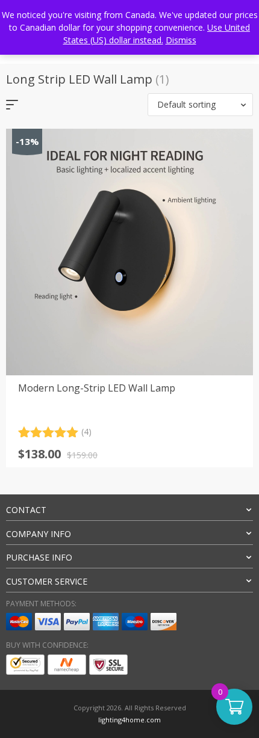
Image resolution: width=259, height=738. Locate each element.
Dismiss (181, 40)
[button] (200, 104)
